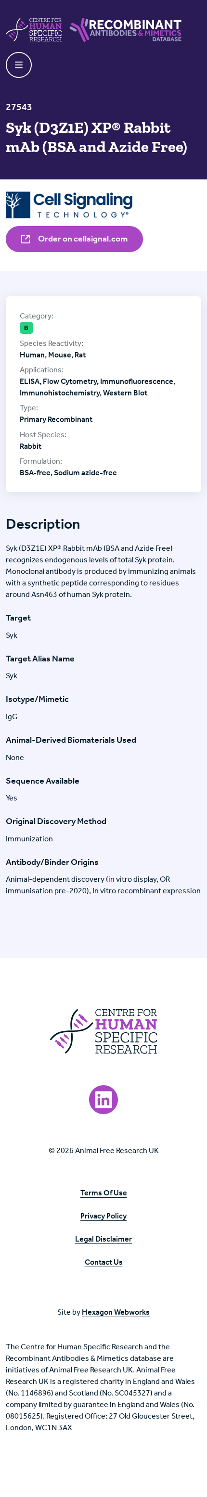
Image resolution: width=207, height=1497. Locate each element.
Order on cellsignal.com (82, 238)
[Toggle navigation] (19, 65)
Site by (103, 1312)
